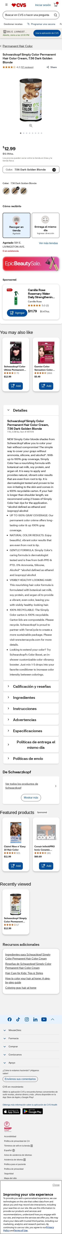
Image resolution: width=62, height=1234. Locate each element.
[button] (48, 243)
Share (53, 67)
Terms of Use (21, 1230)
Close (56, 1185)
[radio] (6, 192)
